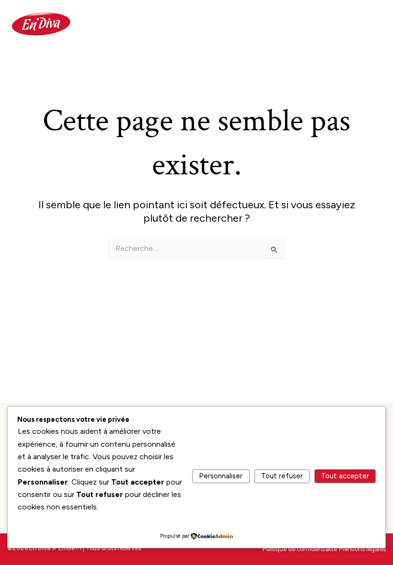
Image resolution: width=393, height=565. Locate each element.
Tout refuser (282, 476)
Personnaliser (221, 476)
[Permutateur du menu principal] (373, 24)
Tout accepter (345, 476)
